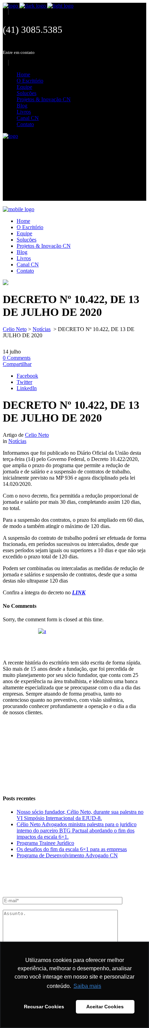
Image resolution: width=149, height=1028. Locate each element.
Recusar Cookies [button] (44, 1006)
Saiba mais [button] (87, 986)
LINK (79, 592)
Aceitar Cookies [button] (105, 1006)
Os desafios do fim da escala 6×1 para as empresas (72, 849)
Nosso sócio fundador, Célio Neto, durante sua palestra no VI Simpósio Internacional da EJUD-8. (80, 815)
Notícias (42, 329)
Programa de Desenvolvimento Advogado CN (67, 855)
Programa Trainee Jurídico (45, 843)
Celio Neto (15, 329)
